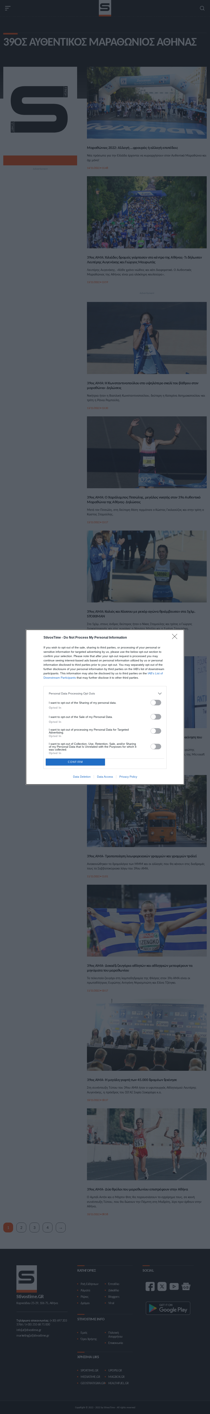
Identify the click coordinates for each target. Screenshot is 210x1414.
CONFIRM (75, 761)
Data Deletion (82, 776)
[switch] (156, 702)
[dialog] (105, 707)
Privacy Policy (128, 776)
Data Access (105, 776)
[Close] (176, 638)
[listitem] (105, 693)
